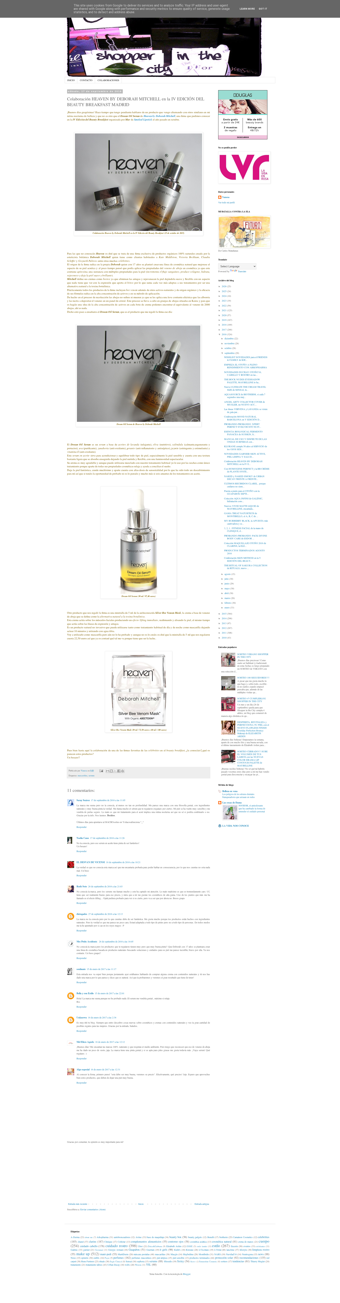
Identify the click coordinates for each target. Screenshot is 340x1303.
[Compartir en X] (115, 771)
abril (227, 593)
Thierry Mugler (257, 1261)
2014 (224, 618)
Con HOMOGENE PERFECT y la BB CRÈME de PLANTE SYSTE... (246, 470)
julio (227, 578)
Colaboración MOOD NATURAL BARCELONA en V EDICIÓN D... (242, 418)
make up (83, 1253)
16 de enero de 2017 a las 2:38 (102, 1017)
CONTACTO (86, 80)
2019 (224, 319)
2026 (224, 286)
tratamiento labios (94, 1264)
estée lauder (202, 1246)
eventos (246, 1246)
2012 (224, 627)
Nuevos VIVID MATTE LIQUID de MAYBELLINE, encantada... (241, 507)
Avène (138, 1237)
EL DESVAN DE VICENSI (91, 862)
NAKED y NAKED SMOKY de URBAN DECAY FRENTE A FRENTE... (244, 477)
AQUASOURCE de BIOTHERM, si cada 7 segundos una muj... (244, 396)
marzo (228, 598)
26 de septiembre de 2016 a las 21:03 (105, 886)
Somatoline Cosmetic (208, 1261)
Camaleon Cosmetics (243, 1237)
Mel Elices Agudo (85, 1042)
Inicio (141, 1203)
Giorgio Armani (115, 1249)
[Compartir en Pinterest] (123, 771)
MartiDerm (123, 1254)
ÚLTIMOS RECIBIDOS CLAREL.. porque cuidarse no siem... (245, 485)
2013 (224, 623)
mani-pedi (105, 1254)
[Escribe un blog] (111, 771)
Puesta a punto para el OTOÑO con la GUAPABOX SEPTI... (242, 492)
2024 (224, 295)
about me (89, 1237)
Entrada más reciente (77, 1203)
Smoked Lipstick (143, 119)
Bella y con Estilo (85, 993)
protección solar (224, 1258)
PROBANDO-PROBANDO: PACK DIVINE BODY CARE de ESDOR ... (245, 537)
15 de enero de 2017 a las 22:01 (109, 993)
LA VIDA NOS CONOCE (235, 825)
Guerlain (150, 1249)
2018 (224, 324)
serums (91, 775)
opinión (84, 1257)
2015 (224, 613)
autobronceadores (122, 1237)
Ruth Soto (82, 886)
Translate (242, 271)
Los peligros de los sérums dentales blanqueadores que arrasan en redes (238, 796)
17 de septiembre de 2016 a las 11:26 (107, 837)
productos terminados (199, 1257)
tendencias (238, 1261)
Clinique (108, 1241)
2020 (224, 315)
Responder (82, 826)
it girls (163, 1249)
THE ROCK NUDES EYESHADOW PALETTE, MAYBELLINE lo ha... (242, 381)
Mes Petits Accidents (87, 941)
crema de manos (245, 1241)
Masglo (174, 1254)
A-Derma (75, 1237)
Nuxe (73, 1257)
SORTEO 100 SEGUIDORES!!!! (253, 677)
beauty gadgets (195, 1237)
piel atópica (162, 1257)
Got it (263, 8)
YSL (148, 1264)
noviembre (230, 343)
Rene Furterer (87, 1261)
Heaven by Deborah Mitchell (159, 116)
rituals (102, 1261)
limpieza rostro (260, 1249)
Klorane (189, 1249)
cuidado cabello (89, 1246)
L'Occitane (204, 1249)
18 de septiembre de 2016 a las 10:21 (123, 862)
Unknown (82, 1017)
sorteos (224, 1261)
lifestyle (243, 1249)
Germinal (99, 1249)
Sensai (129, 1261)
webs (127, 1264)
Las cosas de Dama (232, 802)
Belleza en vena (229, 791)
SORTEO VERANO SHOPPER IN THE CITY (252, 655)
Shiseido (168, 1261)
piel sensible (178, 1257)
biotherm (223, 1237)
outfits (96, 1257)
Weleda (138, 1264)
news (261, 1254)
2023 (224, 300)
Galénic (74, 1249)
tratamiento (76, 1264)
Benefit (210, 1237)
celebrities (263, 1237)
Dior (140, 1246)
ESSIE (190, 1246)
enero (227, 607)
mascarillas (82, 775)
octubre (228, 348)
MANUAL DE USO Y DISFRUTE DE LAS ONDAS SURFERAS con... (245, 440)
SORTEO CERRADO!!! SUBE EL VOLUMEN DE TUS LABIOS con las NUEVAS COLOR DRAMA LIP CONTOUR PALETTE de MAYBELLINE (252, 758)
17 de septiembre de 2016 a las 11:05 (108, 800)
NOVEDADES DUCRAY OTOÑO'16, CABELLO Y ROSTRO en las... (242, 373)
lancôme (230, 1249)
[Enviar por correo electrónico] (108, 771)
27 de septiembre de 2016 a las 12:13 (105, 913)
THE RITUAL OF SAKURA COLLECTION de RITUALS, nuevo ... (245, 567)
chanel (81, 1241)
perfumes (118, 1258)
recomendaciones (249, 1258)
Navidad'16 (231, 1254)
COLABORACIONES (108, 80)
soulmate (81, 969)
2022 (224, 305)
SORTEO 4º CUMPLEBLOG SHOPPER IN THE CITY (251, 700)
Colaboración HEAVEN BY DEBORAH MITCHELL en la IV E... (243, 462)
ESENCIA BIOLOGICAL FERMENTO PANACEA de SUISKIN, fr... (243, 433)
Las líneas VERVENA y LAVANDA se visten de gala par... (245, 410)
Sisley (180, 1261)
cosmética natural (222, 1241)
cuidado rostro (116, 1245)
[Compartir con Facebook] (119, 771)
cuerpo (264, 1241)
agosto (228, 574)
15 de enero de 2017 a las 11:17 (101, 969)
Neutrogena (247, 1254)
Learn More (247, 8)
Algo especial (83, 1069)
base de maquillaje (155, 1237)
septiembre (230, 352)
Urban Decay (113, 1264)
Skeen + (193, 1261)
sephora (140, 1261)
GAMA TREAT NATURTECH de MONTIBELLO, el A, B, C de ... (241, 514)
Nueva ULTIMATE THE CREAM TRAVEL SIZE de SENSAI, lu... (245, 388)
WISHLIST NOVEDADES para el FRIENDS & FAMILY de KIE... (245, 358)
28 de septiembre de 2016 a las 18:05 (116, 941)
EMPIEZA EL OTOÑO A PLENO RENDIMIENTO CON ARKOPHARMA (245, 366)
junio (227, 583)
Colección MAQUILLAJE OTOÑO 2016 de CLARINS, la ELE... (245, 544)
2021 (224, 310)
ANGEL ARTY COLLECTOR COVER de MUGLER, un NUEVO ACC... (244, 403)
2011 (224, 632)
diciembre (229, 338)
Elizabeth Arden (173, 1246)
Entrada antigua (202, 1203)
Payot (107, 1258)
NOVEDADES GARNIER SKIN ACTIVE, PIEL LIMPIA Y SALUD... (245, 455)
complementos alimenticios (146, 1241)
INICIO (71, 80)
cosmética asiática (198, 1241)
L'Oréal (217, 1249)
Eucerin (234, 1246)
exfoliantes (260, 1246)
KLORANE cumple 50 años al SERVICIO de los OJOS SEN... (245, 448)
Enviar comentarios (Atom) (93, 1209)
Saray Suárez (83, 800)
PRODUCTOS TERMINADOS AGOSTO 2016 (244, 552)
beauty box (175, 1237)
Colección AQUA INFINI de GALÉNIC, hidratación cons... (243, 500)
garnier (86, 1249)
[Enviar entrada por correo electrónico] (101, 770)
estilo (216, 1245)
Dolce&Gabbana (155, 1246)
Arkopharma (102, 1237)
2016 (224, 334)
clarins (92, 1241)
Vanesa (225, 197)
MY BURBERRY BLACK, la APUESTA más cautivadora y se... (246, 522)
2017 (224, 329)
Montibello (204, 1254)
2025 (224, 291)
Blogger (186, 1273)
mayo (227, 588)
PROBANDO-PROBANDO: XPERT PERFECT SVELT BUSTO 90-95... (242, 425)
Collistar (122, 1241)
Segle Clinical (116, 1261)
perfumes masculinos (142, 1257)
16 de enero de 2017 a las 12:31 (105, 1069)
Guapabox (134, 1249)
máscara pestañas (142, 1254)
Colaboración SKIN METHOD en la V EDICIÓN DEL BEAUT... (242, 559)
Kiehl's (177, 1249)
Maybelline (188, 1254)
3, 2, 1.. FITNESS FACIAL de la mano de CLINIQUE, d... (243, 529)
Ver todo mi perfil (226, 202)
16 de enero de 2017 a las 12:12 (110, 1041)
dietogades (82, 914)
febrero (228, 602)
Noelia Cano (83, 838)
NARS (217, 1254)
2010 (224, 637)
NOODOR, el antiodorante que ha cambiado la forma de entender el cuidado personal (252, 808)
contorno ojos (176, 1241)
